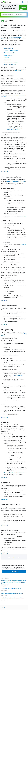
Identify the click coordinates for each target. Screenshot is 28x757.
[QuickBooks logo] (7, 2)
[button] (2, 1)
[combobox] (14, 14)
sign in (14, 557)
